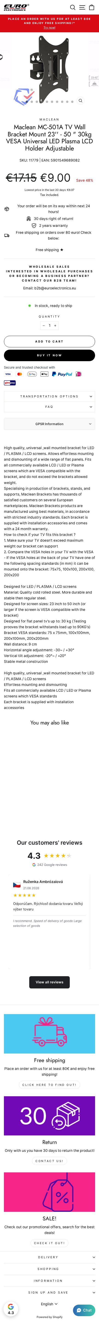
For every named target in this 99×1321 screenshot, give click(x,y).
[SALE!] (49, 1192)
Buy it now (49, 355)
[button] (84, 1310)
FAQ (49, 406)
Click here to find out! (49, 1085)
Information (48, 1280)
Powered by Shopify (50, 1317)
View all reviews (49, 982)
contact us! (49, 1161)
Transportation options (49, 396)
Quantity (49, 316)
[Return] (49, 1116)
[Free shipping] (49, 1034)
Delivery (48, 1257)
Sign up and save (48, 1292)
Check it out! (49, 1243)
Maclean (49, 119)
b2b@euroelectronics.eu (55, 288)
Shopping (48, 1269)
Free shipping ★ (50, 250)
